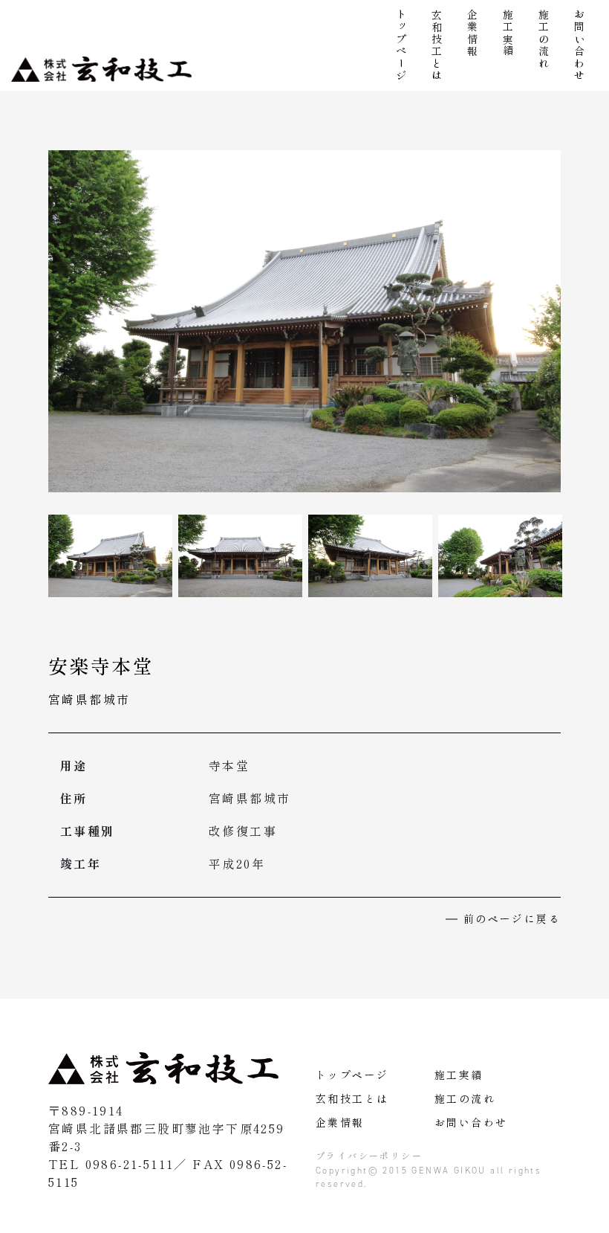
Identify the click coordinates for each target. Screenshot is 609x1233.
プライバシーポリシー (369, 1155)
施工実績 (508, 33)
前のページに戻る (512, 919)
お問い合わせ (579, 45)
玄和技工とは (436, 45)
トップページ (401, 45)
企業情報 (472, 33)
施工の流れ (543, 39)
